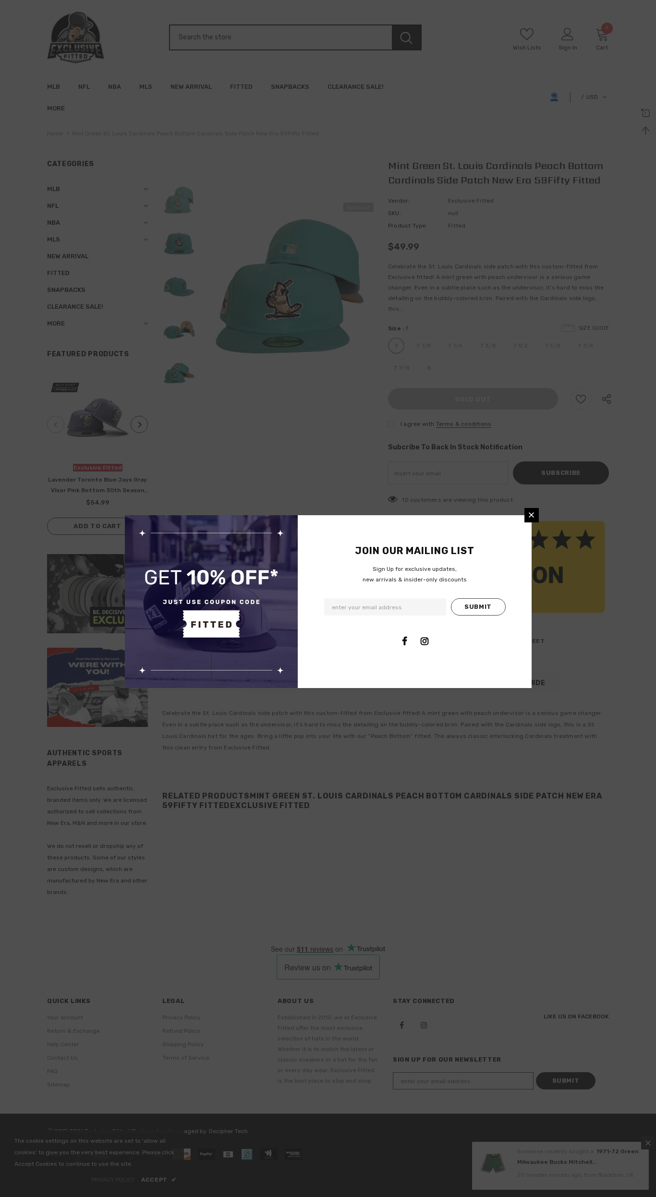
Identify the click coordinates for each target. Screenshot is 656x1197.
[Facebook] (405, 641)
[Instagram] (424, 641)
